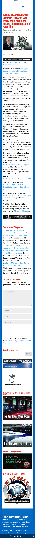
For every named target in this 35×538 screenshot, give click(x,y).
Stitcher (12, 185)
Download (7, 65)
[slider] (28, 59)
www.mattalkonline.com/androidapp (17, 178)
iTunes (5, 185)
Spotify (14, 71)
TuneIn (5, 73)
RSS (11, 73)
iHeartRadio (22, 71)
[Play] (6, 59)
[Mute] (24, 59)
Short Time (27, 30)
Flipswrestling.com (22, 211)
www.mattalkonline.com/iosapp (15, 165)
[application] (17, 59)
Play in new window (17, 62)
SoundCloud (24, 187)
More (16, 73)
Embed (15, 65)
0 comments (8, 32)
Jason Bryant (9, 30)
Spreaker (20, 185)
